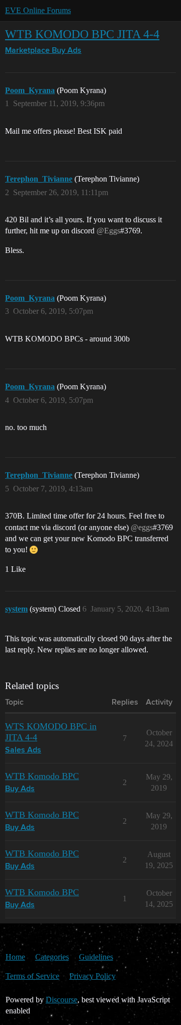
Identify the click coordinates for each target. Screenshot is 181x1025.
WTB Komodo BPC (42, 776)
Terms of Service (32, 976)
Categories (52, 957)
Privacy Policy (92, 976)
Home (15, 957)
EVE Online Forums (38, 10)
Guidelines (96, 957)
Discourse (61, 999)
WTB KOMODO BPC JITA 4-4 (82, 34)
